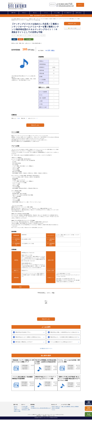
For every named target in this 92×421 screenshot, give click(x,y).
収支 (20, 287)
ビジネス (43, 35)
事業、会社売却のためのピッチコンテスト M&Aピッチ (46, 15)
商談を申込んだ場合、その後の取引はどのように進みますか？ (64, 332)
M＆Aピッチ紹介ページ (56, 406)
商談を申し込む (72, 23)
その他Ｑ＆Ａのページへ (46, 348)
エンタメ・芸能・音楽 (16, 35)
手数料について (17, 409)
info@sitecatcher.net (66, 6)
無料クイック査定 (17, 411)
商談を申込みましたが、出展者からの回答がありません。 (29, 337)
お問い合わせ (78, 12)
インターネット (36, 35)
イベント (46, 12)
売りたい (24, 12)
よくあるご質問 (24, 406)
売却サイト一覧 (32, 18)
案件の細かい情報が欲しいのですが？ (24, 341)
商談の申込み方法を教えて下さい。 (24, 332)
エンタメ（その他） (27, 35)
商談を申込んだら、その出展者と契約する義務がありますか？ (64, 337)
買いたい (35, 12)
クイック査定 (57, 12)
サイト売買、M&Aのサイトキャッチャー (19, 18)
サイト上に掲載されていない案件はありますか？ (61, 341)
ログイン (80, 4)
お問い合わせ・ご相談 (26, 409)
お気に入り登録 (73, 28)
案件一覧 (13, 12)
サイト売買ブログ (67, 12)
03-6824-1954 (63, 4)
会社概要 (32, 406)
